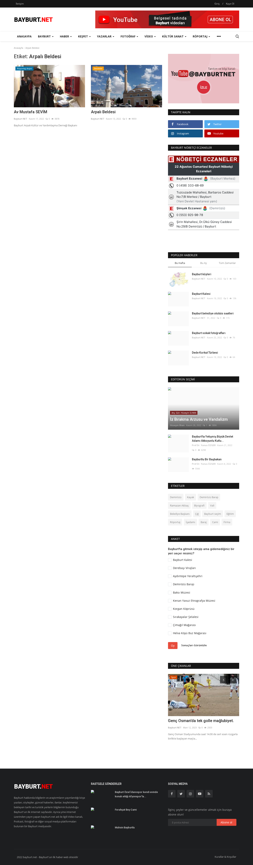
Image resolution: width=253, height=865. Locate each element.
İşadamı (190, 522)
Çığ (197, 514)
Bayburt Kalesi (201, 293)
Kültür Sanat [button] (173, 36)
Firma (227, 522)
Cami (215, 522)
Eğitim (230, 514)
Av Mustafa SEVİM (30, 111)
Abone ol (226, 822)
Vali (212, 505)
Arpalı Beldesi (103, 111)
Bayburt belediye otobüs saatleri (213, 313)
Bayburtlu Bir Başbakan (207, 459)
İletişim (20, 3)
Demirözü (175, 497)
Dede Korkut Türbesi (205, 352)
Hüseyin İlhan (177, 425)
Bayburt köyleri (201, 274)
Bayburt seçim (212, 514)
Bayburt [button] (45, 36)
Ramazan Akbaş (179, 505)
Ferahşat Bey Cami (126, 809)
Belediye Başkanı (180, 514)
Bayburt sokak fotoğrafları (209, 333)
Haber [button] (65, 36)
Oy (173, 645)
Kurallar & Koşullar (225, 856)
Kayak (190, 497)
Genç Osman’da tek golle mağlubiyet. (201, 720)
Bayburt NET (20, 118)
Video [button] (149, 36)
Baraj (204, 522)
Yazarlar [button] (104, 36)
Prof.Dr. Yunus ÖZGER (204, 445)
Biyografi (199, 505)
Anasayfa (24, 36)
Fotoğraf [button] (128, 36)
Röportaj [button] (200, 36)
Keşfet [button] (83, 36)
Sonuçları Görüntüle (194, 645)
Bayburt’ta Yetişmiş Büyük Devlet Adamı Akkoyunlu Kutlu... (212, 438)
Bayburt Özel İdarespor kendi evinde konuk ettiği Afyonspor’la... (136, 794)
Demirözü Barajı (209, 497)
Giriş (217, 3)
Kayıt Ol (230, 3)
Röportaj (175, 522)
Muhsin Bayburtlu (125, 827)
